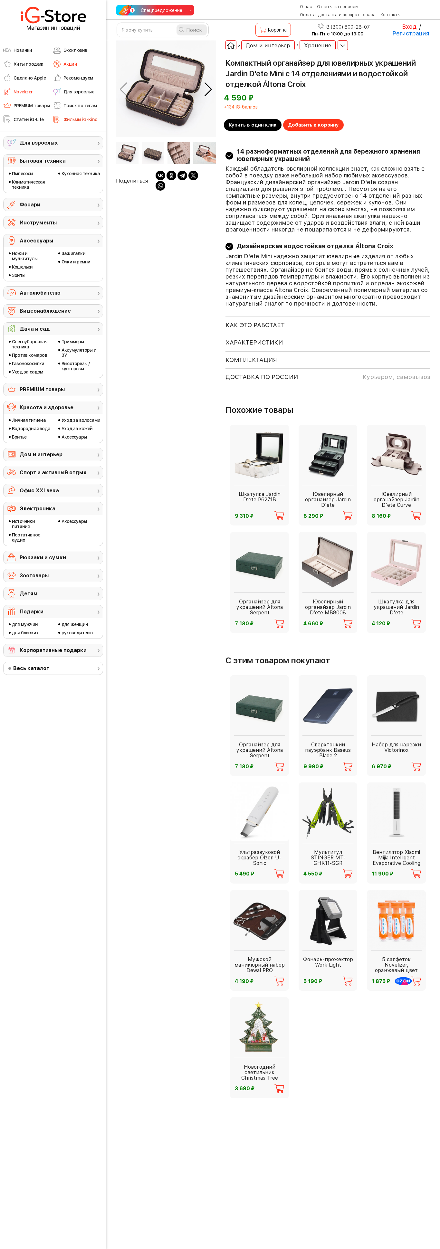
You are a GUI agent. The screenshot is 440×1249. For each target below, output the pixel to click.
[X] (193, 175)
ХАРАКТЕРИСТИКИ (254, 342)
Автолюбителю (40, 293)
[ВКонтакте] (160, 175)
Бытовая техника (43, 161)
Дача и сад (35, 329)
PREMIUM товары (42, 389)
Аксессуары (36, 241)
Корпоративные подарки (53, 650)
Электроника (37, 509)
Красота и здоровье (46, 407)
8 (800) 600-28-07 (347, 27)
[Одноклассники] (171, 175)
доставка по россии (327, 377)
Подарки (31, 612)
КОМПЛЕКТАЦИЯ (251, 360)
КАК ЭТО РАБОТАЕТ (255, 325)
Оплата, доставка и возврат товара (338, 14)
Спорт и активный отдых (53, 472)
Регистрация (410, 33)
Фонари (30, 205)
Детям (29, 594)
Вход (409, 26)
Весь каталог (31, 668)
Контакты (390, 14)
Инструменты (38, 223)
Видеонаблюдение (45, 311)
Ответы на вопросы (337, 6)
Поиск (194, 30)
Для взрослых (39, 143)
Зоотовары (34, 575)
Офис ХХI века (39, 490)
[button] (208, 89)
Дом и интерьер (41, 454)
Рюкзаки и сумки (43, 557)
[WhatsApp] (160, 186)
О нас (306, 6)
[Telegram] (182, 175)
